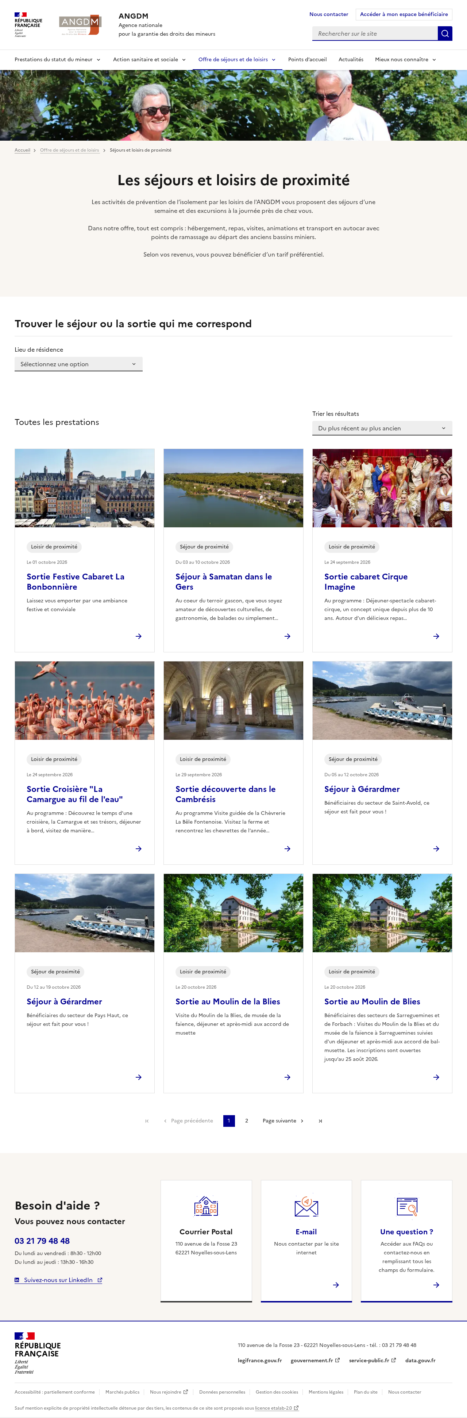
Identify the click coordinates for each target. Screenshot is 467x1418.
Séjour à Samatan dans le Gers (223, 582)
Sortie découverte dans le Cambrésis (225, 794)
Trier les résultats (335, 413)
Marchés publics (122, 1392)
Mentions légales (326, 1392)
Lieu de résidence (39, 349)
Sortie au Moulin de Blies (372, 1002)
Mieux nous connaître (401, 59)
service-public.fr (369, 1360)
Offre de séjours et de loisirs (233, 59)
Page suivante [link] (279, 1121)
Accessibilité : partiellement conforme (55, 1392)
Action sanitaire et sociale (145, 59)
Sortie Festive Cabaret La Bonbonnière (75, 582)
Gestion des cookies (277, 1392)
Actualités (351, 59)
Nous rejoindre (165, 1392)
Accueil (22, 150)
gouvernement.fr (312, 1360)
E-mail (306, 1231)
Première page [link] (147, 1121)
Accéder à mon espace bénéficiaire (404, 14)
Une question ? (406, 1231)
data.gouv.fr (420, 1360)
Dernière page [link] (320, 1121)
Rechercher (445, 33)
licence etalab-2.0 (273, 1408)
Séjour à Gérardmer (362, 789)
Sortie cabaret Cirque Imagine (366, 582)
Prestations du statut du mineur (54, 59)
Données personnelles (222, 1392)
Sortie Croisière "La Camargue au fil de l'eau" (75, 794)
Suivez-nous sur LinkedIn (58, 1280)
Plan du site (366, 1392)
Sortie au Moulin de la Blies (227, 1002)
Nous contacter (328, 14)
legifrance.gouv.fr (260, 1360)
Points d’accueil (307, 59)
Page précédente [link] (192, 1121)
